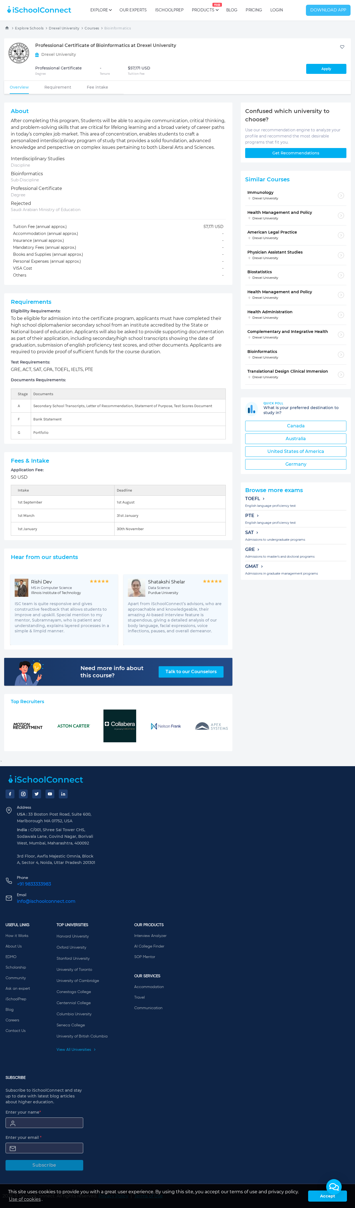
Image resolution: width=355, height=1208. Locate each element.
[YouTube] (49, 794)
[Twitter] (36, 794)
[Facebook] (10, 794)
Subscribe (44, 1165)
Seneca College (71, 1025)
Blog (231, 10)
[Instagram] (23, 794)
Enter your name (23, 1112)
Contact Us (16, 1031)
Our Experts (133, 10)
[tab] (19, 87)
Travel (139, 997)
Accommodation (149, 987)
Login (276, 10)
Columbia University (74, 1014)
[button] (334, 1187)
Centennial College (74, 1003)
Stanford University (73, 959)
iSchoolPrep (169, 10)
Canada (296, 425)
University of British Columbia (82, 1036)
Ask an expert (18, 989)
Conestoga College (74, 992)
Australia (296, 438)
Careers (12, 1020)
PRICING (254, 10)
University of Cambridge (78, 981)
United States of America (295, 451)
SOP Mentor (144, 957)
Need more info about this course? (111, 672)
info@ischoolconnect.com (46, 901)
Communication (148, 1008)
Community (16, 978)
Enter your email (24, 1137)
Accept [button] (327, 1196)
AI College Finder (149, 946)
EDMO (11, 957)
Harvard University (73, 936)
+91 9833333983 (34, 884)
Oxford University (71, 947)
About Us (14, 946)
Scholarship (16, 967)
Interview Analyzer (150, 936)
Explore (99, 10)
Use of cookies (25, 1199)
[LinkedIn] (63, 794)
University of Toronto (74, 970)
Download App (328, 10)
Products (203, 8)
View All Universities (74, 1050)
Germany (295, 464)
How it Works (17, 936)
